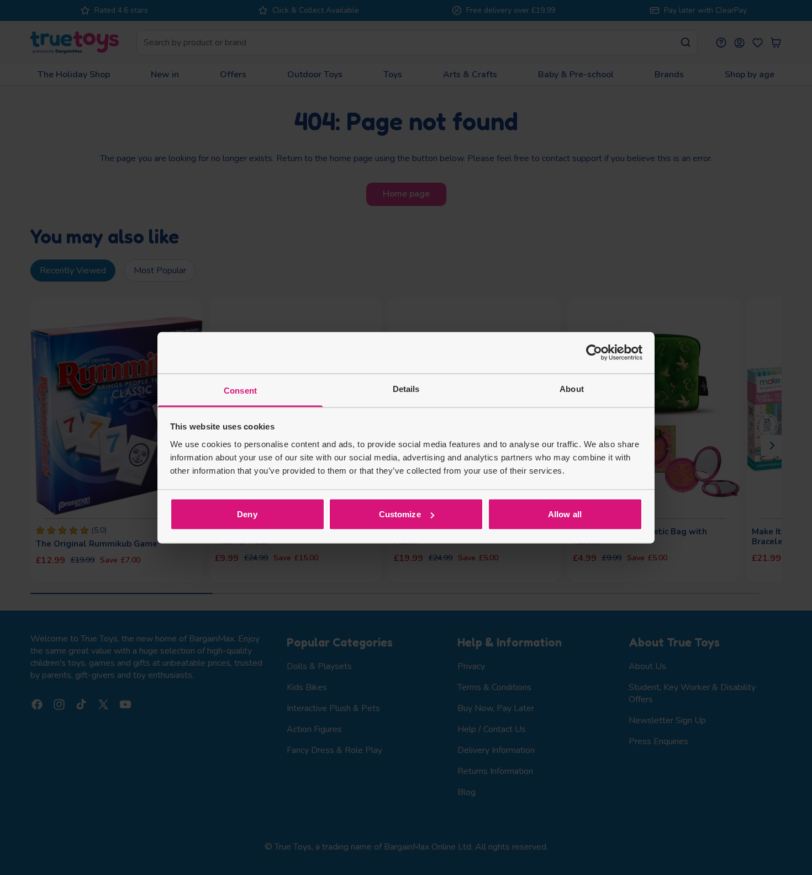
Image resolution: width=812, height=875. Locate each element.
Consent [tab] (240, 390)
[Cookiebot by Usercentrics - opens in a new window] (594, 352)
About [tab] (572, 388)
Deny (247, 514)
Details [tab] (406, 388)
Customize (400, 514)
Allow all (565, 514)
